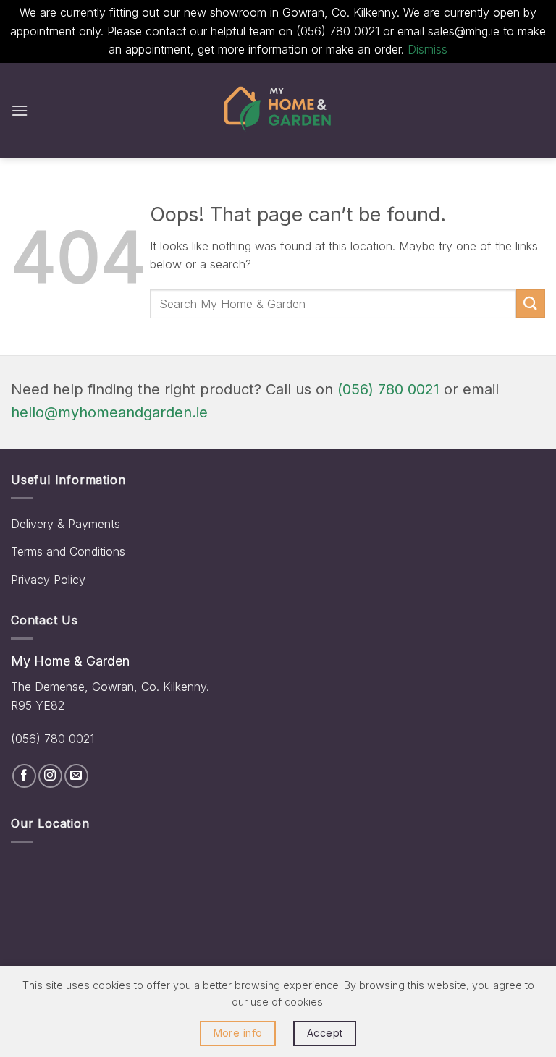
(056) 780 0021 (388, 389)
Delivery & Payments (65, 524)
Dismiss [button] (427, 49)
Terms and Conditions (68, 551)
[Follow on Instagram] (50, 776)
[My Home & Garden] (278, 110)
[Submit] (530, 303)
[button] (19, 110)
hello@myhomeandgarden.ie (109, 412)
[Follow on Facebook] (24, 776)
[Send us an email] (76, 776)
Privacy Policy (48, 579)
